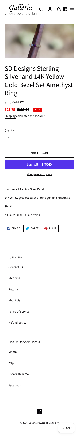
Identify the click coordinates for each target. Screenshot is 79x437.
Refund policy (17, 322)
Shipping (10, 116)
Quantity (10, 130)
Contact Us (15, 267)
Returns (13, 289)
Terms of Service (18, 311)
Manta (12, 352)
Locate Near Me (18, 374)
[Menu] (71, 9)
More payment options (39, 174)
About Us (14, 300)
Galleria (33, 423)
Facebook (14, 385)
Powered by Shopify (48, 423)
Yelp (11, 363)
